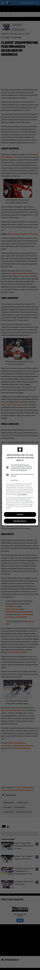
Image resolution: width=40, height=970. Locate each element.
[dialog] (20, 485)
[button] (20, 480)
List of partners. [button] (22, 494)
